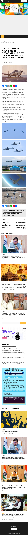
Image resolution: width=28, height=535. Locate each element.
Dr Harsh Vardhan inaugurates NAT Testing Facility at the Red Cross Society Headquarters (7, 223)
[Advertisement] (14, 24)
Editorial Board (11, 525)
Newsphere (10, 533)
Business (3, 484)
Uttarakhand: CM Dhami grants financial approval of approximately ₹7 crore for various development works (13, 487)
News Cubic (11, 62)
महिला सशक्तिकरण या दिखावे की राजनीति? (9, 346)
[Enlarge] (24, 369)
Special (3, 512)
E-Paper (17, 525)
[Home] (2, 36)
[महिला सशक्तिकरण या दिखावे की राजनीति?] (14, 419)
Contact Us (22, 525)
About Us (5, 525)
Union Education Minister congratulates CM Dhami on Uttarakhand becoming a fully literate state (13, 257)
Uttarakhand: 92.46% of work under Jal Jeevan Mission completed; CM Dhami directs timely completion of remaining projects (13, 357)
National (3, 46)
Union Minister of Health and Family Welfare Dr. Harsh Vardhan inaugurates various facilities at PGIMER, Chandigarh (20, 224)
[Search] (26, 36)
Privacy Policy (14, 526)
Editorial (3, 429)
